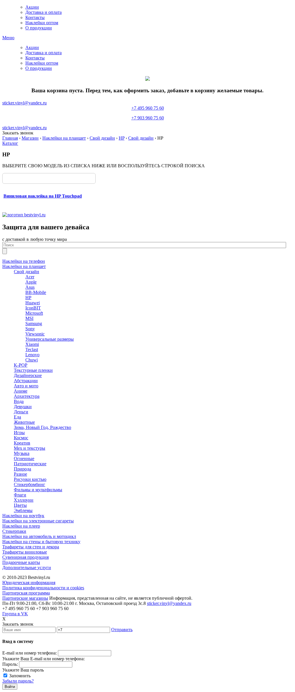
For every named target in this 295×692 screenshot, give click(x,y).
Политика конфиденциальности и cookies (43, 587)
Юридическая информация (28, 582)
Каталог (10, 143)
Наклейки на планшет (64, 138)
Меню (8, 37)
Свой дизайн (102, 138)
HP (121, 138)
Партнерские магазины (25, 598)
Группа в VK (15, 613)
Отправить (122, 629)
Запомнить (20, 675)
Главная (10, 138)
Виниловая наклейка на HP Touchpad (42, 196)
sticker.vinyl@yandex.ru (24, 102)
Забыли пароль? (18, 680)
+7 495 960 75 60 (147, 113)
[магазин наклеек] (24, 214)
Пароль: (10, 664)
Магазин (30, 138)
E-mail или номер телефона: (29, 652)
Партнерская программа (26, 592)
